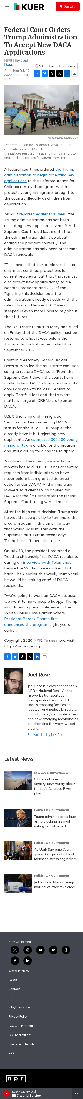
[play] (6, 1093)
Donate (69, 6)
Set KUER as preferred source (57, 66)
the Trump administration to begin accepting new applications (40, 175)
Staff (12, 998)
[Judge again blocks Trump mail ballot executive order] (18, 883)
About (13, 980)
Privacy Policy (18, 1016)
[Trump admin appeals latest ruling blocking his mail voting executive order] (18, 818)
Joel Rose (39, 674)
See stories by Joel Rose (46, 734)
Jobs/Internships (19, 1007)
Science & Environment (52, 773)
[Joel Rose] (13, 681)
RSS (11, 1053)
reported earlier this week (42, 214)
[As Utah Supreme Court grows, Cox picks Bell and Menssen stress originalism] (18, 850)
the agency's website (45, 461)
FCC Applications (20, 1035)
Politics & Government (51, 810)
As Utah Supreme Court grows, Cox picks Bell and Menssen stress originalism (55, 854)
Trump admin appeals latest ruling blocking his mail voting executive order (56, 821)
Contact (14, 989)
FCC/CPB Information (23, 1026)
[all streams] (77, 1093)
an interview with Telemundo (44, 562)
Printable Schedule (21, 1044)
